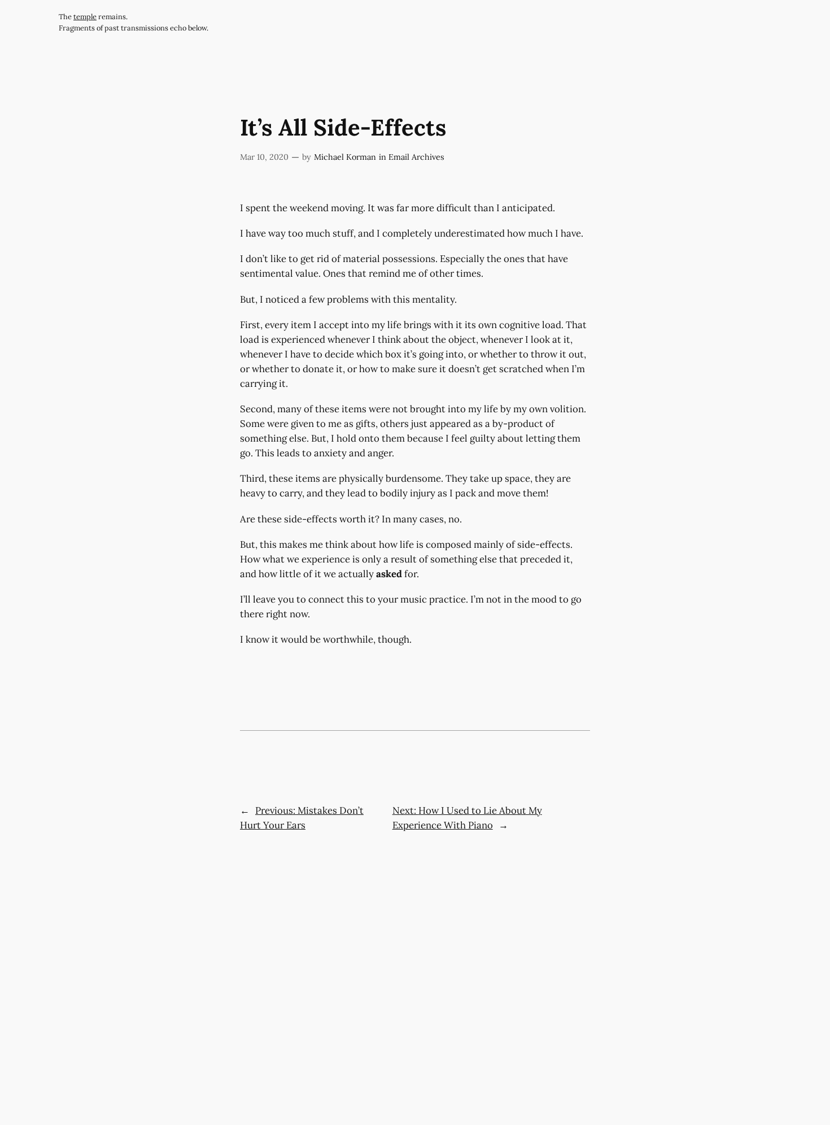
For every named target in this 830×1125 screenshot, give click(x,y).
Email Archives (416, 157)
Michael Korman (345, 157)
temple (85, 16)
